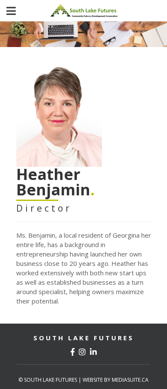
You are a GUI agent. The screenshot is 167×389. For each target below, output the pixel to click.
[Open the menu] (11, 11)
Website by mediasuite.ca (116, 379)
